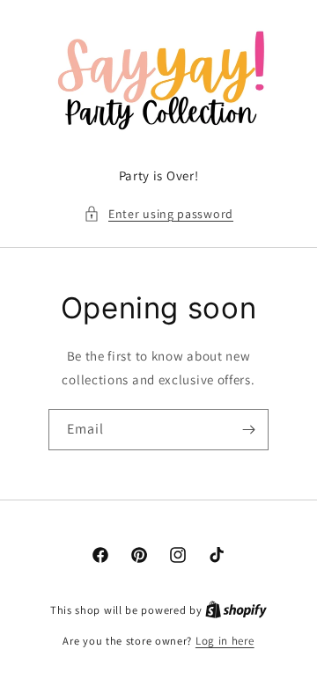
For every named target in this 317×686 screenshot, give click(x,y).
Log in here (224, 640)
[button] (158, 214)
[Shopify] (236, 609)
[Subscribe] (248, 429)
